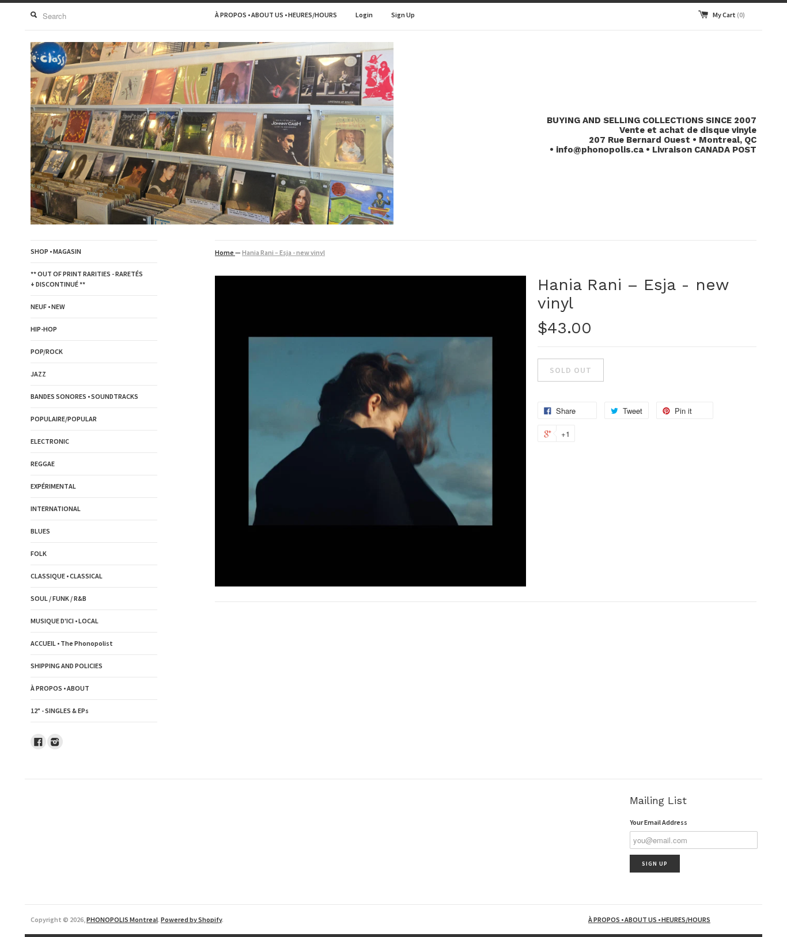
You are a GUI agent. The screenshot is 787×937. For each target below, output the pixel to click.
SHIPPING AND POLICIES (67, 665)
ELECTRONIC (50, 441)
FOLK (39, 553)
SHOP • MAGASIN (56, 251)
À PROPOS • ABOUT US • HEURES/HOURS (276, 14)
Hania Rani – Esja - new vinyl (283, 252)
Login (364, 14)
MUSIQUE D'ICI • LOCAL (65, 620)
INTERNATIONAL (56, 508)
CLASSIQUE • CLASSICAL (67, 576)
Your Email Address (658, 822)
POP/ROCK (47, 351)
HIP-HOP (44, 329)
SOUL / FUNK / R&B (58, 598)
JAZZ (38, 374)
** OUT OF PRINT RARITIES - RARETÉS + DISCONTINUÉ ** (87, 278)
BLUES (40, 531)
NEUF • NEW (48, 306)
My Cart (729, 14)
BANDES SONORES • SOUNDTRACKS (84, 396)
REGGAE (43, 463)
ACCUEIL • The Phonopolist (72, 643)
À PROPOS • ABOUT (60, 688)
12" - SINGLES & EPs (60, 710)
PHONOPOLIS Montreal (122, 919)
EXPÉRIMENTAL (53, 486)
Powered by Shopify (191, 919)
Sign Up (403, 14)
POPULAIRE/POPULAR (64, 418)
